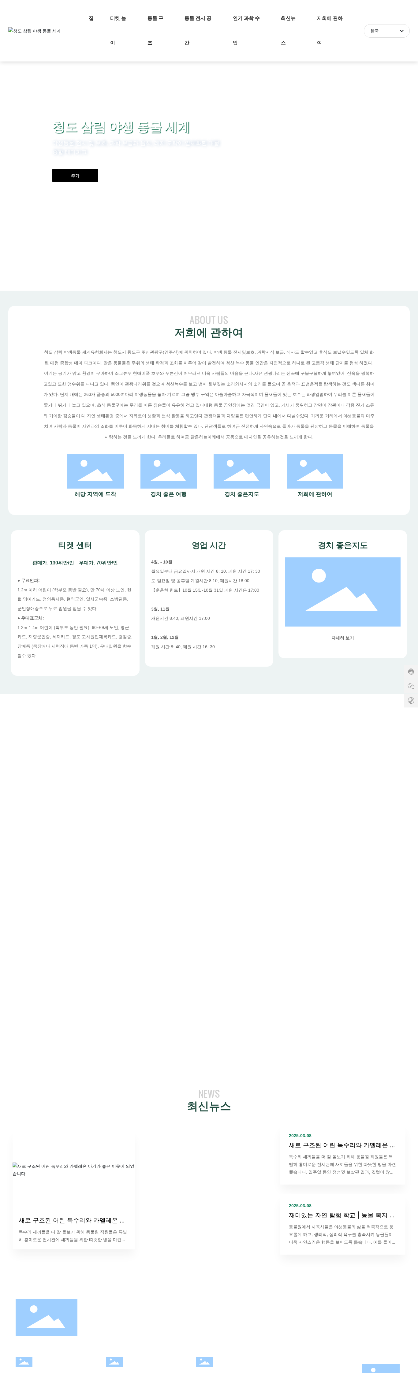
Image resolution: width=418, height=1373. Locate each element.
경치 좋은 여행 (169, 494)
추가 (75, 175)
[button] (44, 273)
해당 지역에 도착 (95, 494)
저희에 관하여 (315, 494)
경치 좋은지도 (242, 494)
